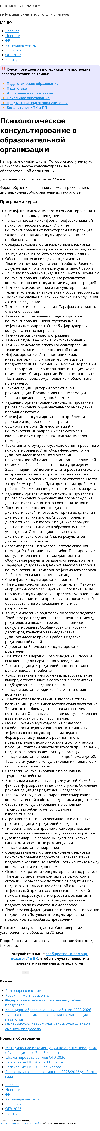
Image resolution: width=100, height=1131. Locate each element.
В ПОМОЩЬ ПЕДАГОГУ (20, 5)
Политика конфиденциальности (14, 1123)
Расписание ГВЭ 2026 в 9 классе (33, 1067)
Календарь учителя (22, 45)
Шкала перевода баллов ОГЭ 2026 (35, 1057)
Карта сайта (35, 1123)
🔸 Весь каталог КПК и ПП (24, 107)
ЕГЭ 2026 (13, 50)
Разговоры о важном (23, 990)
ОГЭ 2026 (13, 54)
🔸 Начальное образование (25, 97)
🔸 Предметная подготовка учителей (34, 102)
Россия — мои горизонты (27, 995)
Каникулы (13, 59)
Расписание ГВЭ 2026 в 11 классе (34, 1062)
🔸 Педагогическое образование (30, 83)
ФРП (9, 40)
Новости (12, 35)
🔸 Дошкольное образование (27, 93)
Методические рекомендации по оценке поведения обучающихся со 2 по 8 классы (51, 1050)
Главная (12, 30)
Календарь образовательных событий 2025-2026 (48, 1009)
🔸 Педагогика (14, 88)
